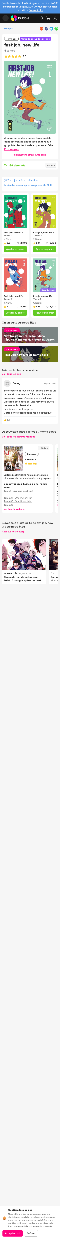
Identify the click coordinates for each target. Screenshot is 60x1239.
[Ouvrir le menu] (5, 18)
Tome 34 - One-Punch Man (18, 497)
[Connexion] (55, 18)
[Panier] (48, 18)
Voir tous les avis (11, 373)
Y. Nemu (8, 239)
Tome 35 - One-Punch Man (18, 501)
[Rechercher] (41, 18)
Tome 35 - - (10, 504)
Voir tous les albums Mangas (18, 436)
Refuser (31, 1233)
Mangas (8, 28)
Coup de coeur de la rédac (35, 38)
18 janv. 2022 (50, 383)
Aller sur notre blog (13, 531)
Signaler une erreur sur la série (30, 154)
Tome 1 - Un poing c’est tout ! (19, 490)
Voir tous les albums (14, 509)
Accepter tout (12, 1233)
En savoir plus (36, 10)
